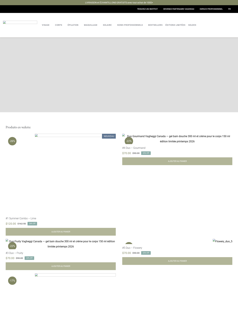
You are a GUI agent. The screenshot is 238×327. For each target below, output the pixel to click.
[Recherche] (231, 27)
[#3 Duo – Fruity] (61, 244)
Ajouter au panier (60, 232)
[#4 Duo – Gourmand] (177, 139)
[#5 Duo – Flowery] (222, 241)
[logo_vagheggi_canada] (20, 21)
